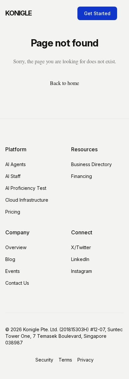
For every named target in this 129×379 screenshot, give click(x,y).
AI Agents (15, 164)
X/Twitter (81, 247)
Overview (15, 247)
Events (12, 271)
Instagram (81, 271)
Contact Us (17, 283)
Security (44, 360)
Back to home (64, 82)
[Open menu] (122, 13)
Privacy (85, 360)
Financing (81, 176)
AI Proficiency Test (25, 188)
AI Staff (13, 176)
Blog (10, 259)
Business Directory (91, 164)
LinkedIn (80, 259)
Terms (65, 360)
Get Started (97, 13)
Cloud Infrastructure (26, 200)
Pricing (12, 212)
